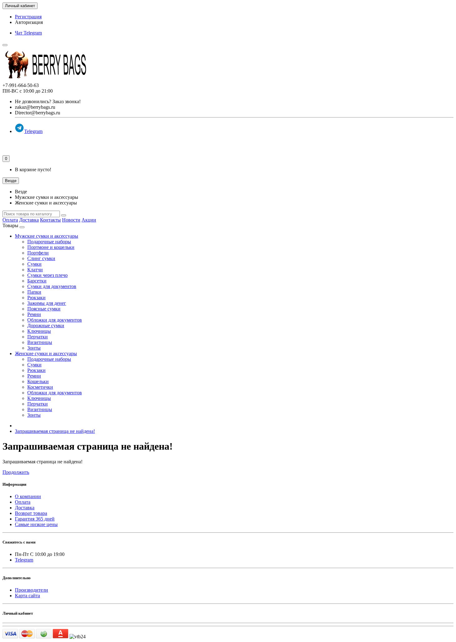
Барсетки (37, 280)
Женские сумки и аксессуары (46, 353)
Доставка (29, 219)
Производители (31, 590)
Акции (89, 219)
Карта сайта (27, 595)
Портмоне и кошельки (50, 247)
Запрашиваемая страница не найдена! (55, 431)
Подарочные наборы (49, 241)
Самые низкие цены (36, 524)
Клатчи (35, 269)
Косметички (40, 387)
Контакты (50, 219)
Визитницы (39, 342)
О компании (28, 496)
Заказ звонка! (48, 101)
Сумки (34, 264)
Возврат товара (31, 513)
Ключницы (39, 331)
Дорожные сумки (45, 325)
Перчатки (37, 336)
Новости (71, 219)
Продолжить (15, 472)
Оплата (10, 219)
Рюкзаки (36, 297)
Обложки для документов (54, 320)
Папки (34, 292)
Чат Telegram (28, 32)
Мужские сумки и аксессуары (46, 236)
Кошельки (38, 381)
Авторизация (29, 22)
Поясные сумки (43, 308)
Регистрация (28, 16)
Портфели (38, 252)
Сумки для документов (51, 286)
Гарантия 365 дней (35, 518)
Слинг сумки (41, 258)
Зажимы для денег (46, 303)
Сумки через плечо (47, 275)
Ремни (34, 314)
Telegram (33, 131)
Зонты (34, 348)
